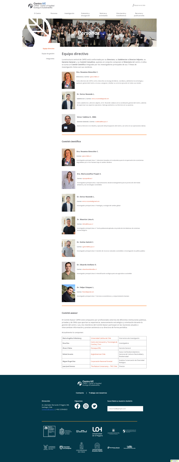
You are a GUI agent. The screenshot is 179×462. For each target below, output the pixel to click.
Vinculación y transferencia (121, 14)
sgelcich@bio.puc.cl (88, 247)
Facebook (77, 406)
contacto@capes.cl (48, 409)
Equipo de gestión (48, 54)
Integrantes (50, 59)
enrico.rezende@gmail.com (100, 99)
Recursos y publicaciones (139, 14)
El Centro (37, 13)
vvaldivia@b (99, 121)
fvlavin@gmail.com (88, 292)
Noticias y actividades (103, 14)
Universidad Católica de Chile (101, 338)
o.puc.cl (105, 121)
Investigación (69, 13)
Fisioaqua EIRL (96, 348)
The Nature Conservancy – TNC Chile (104, 366)
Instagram (86, 406)
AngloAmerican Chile (98, 354)
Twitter (94, 406)
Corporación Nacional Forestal (101, 361)
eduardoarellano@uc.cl (89, 269)
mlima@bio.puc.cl (87, 224)
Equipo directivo (48, 49)
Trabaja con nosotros (98, 393)
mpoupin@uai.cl (87, 178)
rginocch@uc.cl (94, 77)
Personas (54, 13)
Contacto (80, 393)
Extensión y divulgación (85, 14)
